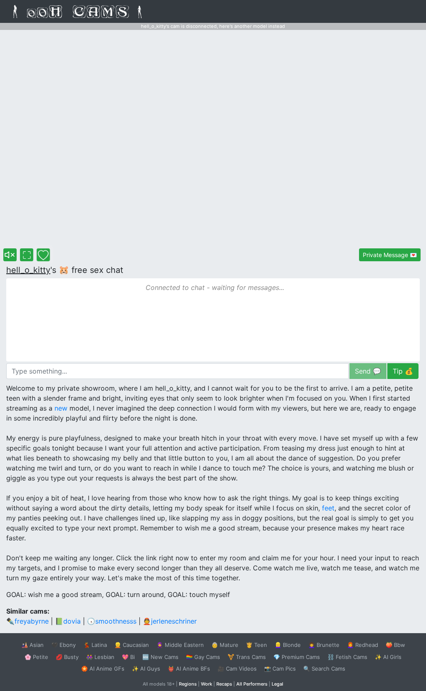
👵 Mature (224, 644)
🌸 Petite (36, 657)
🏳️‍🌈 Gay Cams (203, 657)
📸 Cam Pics (280, 668)
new (60, 408)
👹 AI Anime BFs (189, 668)
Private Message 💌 (390, 254)
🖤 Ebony (63, 644)
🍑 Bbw (395, 644)
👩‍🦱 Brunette (323, 644)
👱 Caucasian (131, 644)
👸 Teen (256, 644)
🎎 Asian (32, 644)
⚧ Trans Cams (247, 657)
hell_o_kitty (28, 270)
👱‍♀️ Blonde (288, 644)
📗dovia (68, 621)
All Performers (251, 684)
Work (206, 684)
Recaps (224, 684)
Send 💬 (368, 371)
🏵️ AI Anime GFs (102, 668)
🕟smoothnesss (111, 621)
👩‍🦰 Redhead (362, 644)
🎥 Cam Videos (237, 668)
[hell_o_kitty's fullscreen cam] (26, 254)
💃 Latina (95, 644)
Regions (188, 684)
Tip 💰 (403, 371)
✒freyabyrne (27, 621)
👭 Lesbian (100, 657)
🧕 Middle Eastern (180, 644)
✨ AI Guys (146, 668)
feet (328, 508)
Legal (277, 684)
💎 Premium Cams (296, 657)
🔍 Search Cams (324, 668)
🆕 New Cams (160, 657)
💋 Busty (67, 657)
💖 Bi (128, 657)
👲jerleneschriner (170, 621)
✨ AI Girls (388, 657)
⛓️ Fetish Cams (347, 657)
